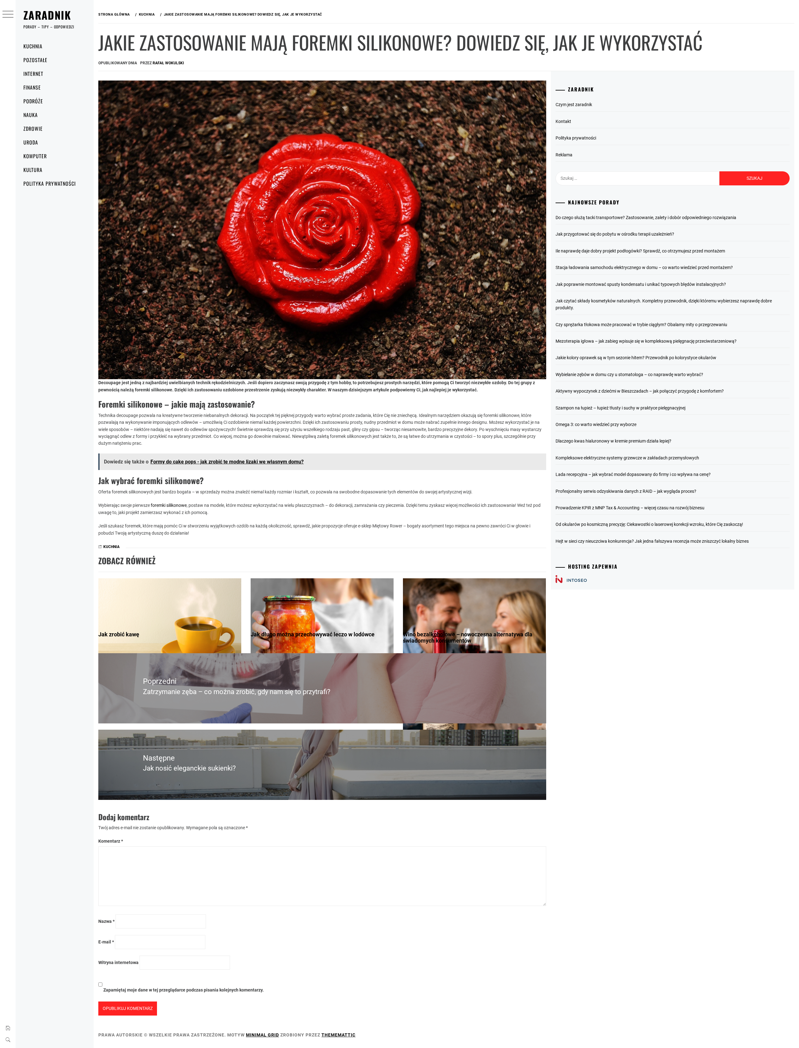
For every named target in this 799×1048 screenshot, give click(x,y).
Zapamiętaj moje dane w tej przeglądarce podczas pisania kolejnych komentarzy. (183, 989)
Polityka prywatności (49, 183)
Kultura (32, 170)
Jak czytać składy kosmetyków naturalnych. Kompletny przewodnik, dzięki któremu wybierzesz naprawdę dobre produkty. (664, 304)
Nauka (30, 115)
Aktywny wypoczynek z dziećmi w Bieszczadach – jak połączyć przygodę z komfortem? (640, 391)
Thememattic (338, 1034)
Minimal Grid (262, 1034)
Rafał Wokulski (168, 63)
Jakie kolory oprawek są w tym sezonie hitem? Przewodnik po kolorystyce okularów (636, 357)
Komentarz (110, 841)
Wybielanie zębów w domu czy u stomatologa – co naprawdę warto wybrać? (629, 374)
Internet (33, 73)
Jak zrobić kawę (118, 634)
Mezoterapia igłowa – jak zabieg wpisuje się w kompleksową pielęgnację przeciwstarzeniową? (646, 341)
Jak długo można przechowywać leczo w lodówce (313, 634)
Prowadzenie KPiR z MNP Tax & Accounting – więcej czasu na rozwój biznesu (630, 507)
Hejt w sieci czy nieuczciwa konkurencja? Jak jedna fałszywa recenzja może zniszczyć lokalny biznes (652, 541)
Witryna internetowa (118, 962)
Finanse (32, 87)
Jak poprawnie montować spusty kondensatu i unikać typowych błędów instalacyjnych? (641, 284)
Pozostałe (35, 60)
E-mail (106, 941)
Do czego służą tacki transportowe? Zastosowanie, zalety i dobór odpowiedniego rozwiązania (646, 217)
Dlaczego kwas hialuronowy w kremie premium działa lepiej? (613, 440)
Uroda (30, 142)
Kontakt (563, 121)
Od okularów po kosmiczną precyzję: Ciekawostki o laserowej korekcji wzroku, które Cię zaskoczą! (649, 524)
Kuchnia (32, 46)
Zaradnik (47, 15)
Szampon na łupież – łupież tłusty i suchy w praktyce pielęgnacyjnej (620, 407)
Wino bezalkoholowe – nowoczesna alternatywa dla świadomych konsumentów (467, 637)
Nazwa (106, 921)
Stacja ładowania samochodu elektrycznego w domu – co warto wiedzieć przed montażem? (644, 267)
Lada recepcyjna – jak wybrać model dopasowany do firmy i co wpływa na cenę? (633, 474)
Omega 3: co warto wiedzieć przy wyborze (596, 424)
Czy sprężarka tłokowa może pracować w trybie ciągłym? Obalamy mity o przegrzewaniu (641, 324)
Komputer (35, 156)
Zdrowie (33, 128)
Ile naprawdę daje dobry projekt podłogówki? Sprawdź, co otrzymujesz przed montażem (640, 250)
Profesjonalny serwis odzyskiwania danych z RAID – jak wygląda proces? (626, 491)
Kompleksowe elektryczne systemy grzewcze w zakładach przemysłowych (627, 457)
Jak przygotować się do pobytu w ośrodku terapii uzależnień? (615, 234)
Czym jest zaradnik (574, 104)
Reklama (564, 154)
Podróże (33, 101)
